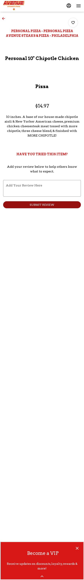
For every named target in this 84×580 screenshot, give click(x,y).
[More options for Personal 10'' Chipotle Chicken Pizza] (73, 22)
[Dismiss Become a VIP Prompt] (77, 548)
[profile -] (68, 5)
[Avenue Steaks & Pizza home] (20, 6)
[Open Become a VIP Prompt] (42, 576)
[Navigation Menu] (78, 6)
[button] (4, 18)
